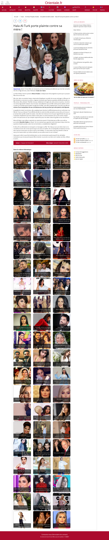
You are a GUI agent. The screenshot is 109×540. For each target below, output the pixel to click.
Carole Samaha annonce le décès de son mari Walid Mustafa (82, 107)
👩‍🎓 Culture (51, 8)
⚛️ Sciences (67, 8)
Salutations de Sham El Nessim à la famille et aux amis (82, 53)
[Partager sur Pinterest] (25, 21)
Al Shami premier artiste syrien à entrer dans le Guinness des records (83, 34)
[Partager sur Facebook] (15, 21)
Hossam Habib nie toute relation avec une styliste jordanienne (83, 72)
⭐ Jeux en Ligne (78, 159)
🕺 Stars (20, 8)
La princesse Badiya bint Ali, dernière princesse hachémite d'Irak (82, 48)
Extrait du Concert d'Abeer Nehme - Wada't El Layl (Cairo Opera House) (82, 25)
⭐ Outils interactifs (79, 157)
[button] (2, 3)
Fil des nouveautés (80, 142)
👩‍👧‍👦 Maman (59, 8)
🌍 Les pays (42, 8)
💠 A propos (102, 8)
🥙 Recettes (27, 8)
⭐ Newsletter (78, 153)
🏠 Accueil (4, 8)
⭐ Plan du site (78, 155)
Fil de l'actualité (80, 139)
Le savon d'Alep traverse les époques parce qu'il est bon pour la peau (82, 67)
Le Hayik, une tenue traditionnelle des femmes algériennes (83, 58)
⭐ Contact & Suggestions (81, 152)
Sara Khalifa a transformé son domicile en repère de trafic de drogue (83, 117)
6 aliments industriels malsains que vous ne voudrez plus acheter (82, 43)
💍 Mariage (87, 8)
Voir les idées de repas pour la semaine (84, 97)
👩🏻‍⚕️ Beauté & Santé (76, 8)
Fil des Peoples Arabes (82, 140)
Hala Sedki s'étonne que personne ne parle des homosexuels (82, 122)
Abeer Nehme (77, 30)
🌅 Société (35, 8)
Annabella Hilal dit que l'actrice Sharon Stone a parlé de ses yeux (83, 127)
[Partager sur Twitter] (20, 21)
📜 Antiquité (12, 8)
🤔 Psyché (95, 8)
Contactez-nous (47, 534)
